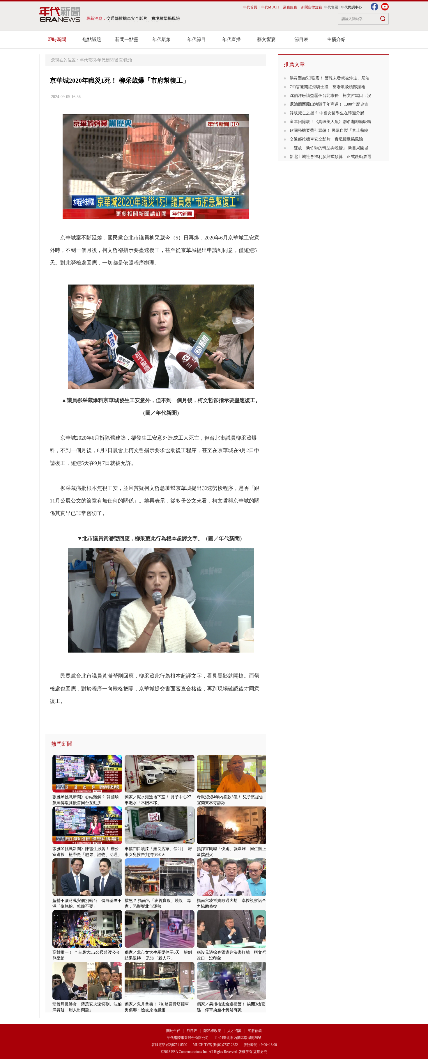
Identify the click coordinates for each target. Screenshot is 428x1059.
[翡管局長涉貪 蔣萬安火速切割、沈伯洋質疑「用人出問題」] (87, 998)
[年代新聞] (59, 14)
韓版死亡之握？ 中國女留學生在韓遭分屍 (329, 113)
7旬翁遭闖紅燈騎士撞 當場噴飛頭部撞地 (327, 87)
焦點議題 (91, 39)
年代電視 (88, 60)
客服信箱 (255, 1031)
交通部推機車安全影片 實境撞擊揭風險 (326, 139)
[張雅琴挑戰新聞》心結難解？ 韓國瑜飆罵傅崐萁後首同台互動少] (87, 791)
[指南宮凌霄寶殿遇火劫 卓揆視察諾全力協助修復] (232, 895)
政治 (128, 60)
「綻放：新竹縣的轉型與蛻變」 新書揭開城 (329, 148)
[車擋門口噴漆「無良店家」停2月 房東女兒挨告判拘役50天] (159, 843)
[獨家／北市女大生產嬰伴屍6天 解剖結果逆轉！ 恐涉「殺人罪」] (159, 946)
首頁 (119, 60)
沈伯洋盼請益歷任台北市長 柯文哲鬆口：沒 (330, 95)
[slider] (155, 214)
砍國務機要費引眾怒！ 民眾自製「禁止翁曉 (329, 130)
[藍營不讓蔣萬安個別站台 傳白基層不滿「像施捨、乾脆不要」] (87, 895)
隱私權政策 (213, 1031)
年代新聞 (105, 60)
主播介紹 (336, 39)
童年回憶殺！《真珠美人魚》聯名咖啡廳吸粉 (330, 122)
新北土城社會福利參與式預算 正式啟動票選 (330, 156)
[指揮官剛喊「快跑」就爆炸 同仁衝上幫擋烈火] (232, 843)
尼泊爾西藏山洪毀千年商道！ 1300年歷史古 (329, 104)
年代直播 (231, 39)
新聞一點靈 (126, 39)
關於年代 (173, 1031)
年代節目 (196, 39)
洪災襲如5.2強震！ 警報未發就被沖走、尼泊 (329, 78)
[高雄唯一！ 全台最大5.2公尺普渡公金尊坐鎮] (87, 946)
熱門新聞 (61, 744)
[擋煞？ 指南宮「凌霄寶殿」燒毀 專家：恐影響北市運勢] (159, 895)
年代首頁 (250, 7)
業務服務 (290, 7)
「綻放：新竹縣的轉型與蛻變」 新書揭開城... (148, 18)
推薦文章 (294, 64)
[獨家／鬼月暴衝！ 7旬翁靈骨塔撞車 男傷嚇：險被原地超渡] (159, 998)
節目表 (301, 39)
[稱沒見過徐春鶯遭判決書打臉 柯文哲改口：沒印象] (232, 946)
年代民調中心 (351, 7)
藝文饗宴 (266, 39)
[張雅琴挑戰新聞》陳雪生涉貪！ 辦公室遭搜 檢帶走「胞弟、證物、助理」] (87, 843)
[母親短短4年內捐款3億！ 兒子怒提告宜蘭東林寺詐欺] (232, 791)
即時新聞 (56, 39)
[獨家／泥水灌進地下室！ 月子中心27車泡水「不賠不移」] (159, 791)
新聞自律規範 (311, 7)
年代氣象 (161, 39)
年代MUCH (270, 7)
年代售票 (331, 7)
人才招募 (234, 1031)
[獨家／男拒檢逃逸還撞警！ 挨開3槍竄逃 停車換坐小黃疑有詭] (232, 998)
